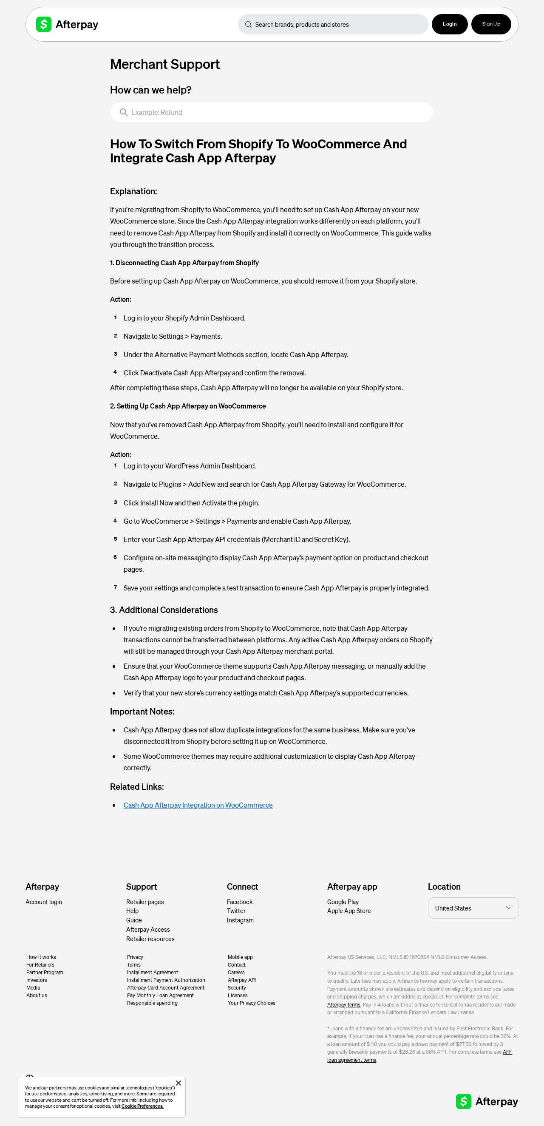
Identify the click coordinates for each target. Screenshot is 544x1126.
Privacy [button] (135, 957)
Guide (134, 920)
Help (132, 910)
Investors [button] (36, 980)
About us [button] (36, 995)
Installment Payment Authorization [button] (166, 980)
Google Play (343, 901)
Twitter (236, 910)
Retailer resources (150, 938)
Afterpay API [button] (242, 980)
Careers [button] (236, 972)
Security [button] (237, 987)
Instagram (240, 920)
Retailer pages (145, 901)
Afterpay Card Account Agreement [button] (165, 987)
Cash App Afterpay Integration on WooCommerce (198, 804)
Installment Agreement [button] (152, 972)
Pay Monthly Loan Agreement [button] (160, 995)
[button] (450, 24)
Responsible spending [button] (152, 1003)
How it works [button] (41, 957)
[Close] (178, 1083)
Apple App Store (349, 910)
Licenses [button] (238, 995)
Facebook (239, 901)
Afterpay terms (343, 1004)
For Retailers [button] (40, 964)
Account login (44, 901)
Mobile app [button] (240, 957)
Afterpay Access (148, 929)
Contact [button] (237, 964)
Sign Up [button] (491, 24)
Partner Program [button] (44, 972)
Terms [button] (134, 964)
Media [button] (33, 987)
